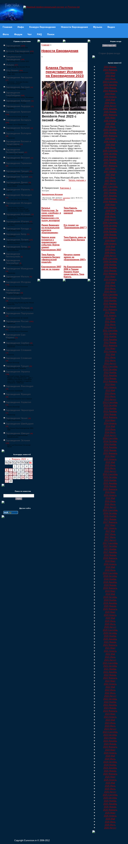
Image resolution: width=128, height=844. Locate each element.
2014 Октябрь (110, 441)
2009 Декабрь (110, 267)
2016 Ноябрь (110, 516)
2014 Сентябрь (110, 438)
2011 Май (110, 318)
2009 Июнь (110, 249)
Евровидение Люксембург (13, 261)
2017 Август (110, 540)
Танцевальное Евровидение (13, 58)
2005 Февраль (110, 115)
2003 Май (110, 76)
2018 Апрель (110, 564)
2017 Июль (110, 537)
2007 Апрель (110, 171)
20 (7, 477)
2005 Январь (110, 112)
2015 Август (110, 471)
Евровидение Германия (19, 163)
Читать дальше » (77, 180)
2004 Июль (110, 103)
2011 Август (110, 327)
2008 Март (110, 204)
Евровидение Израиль (18, 189)
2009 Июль (110, 252)
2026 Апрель (110, 816)
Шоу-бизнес (12, 70)
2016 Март (110, 492)
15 (15, 474)
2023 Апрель (110, 717)
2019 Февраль (110, 588)
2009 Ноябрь (110, 264)
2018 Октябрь (110, 576)
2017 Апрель (110, 528)
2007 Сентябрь (110, 186)
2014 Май (110, 426)
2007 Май (110, 174)
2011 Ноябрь (110, 336)
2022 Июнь (110, 690)
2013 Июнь (110, 393)
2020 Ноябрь (110, 636)
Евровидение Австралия (19, 77)
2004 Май (110, 100)
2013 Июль (110, 396)
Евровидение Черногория (20, 410)
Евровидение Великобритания (15, 150)
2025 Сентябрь (110, 795)
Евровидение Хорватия (18, 402)
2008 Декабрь (110, 231)
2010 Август (110, 291)
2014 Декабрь (110, 447)
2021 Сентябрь (110, 663)
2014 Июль (110, 432)
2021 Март (110, 648)
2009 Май (110, 246)
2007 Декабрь (110, 195)
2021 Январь (110, 642)
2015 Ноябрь (110, 480)
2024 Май (110, 756)
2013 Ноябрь (110, 408)
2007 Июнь (110, 177)
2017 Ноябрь (110, 549)
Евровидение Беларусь (18, 120)
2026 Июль (110, 825)
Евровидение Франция (18, 394)
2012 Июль (110, 360)
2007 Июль (110, 180)
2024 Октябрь (110, 762)
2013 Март (110, 384)
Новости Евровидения (59, 51)
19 (31, 474)
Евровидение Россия (17, 321)
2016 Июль (110, 504)
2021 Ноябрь (110, 669)
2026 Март (110, 813)
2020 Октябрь (110, 633)
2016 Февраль (110, 489)
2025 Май (110, 783)
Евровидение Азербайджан (13, 94)
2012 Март (110, 348)
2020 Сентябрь (110, 630)
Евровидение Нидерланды (13, 291)
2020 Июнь (110, 621)
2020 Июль (110, 624)
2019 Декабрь (110, 603)
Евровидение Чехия (17, 418)
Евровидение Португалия (20, 313)
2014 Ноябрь (110, 444)
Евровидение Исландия (19, 203)
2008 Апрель (110, 207)
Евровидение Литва (16, 246)
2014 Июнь (110, 429)
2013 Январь (110, 378)
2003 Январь (110, 67)
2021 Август (110, 660)
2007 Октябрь (110, 189)
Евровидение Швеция (18, 433)
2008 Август (110, 219)
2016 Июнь (110, 501)
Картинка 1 (65, 188)
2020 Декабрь (110, 639)
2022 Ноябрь (110, 702)
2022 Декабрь (110, 705)
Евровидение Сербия (17, 343)
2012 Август (110, 363)
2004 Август (110, 106)
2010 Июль (110, 288)
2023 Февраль (110, 711)
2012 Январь (110, 342)
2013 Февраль (110, 381)
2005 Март (110, 118)
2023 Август (110, 729)
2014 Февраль (110, 417)
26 (31, 477)
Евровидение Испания (18, 214)
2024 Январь (110, 744)
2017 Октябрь (110, 546)
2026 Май (110, 819)
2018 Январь (110, 555)
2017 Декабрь (110, 552)
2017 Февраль (110, 522)
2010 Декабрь (110, 303)
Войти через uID (109, 45)
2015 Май (110, 462)
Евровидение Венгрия (18, 157)
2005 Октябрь (110, 129)
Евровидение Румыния (18, 326)
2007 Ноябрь (110, 192)
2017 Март (110, 525)
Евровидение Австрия (18, 87)
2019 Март (110, 591)
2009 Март (110, 240)
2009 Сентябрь (110, 258)
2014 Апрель (110, 423)
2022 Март (110, 681)
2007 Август (110, 183)
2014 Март (110, 420)
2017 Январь (110, 519)
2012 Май (110, 354)
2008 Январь (110, 198)
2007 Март (110, 168)
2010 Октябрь (110, 297)
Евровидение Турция (17, 366)
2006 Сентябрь (110, 150)
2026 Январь (110, 807)
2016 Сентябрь (110, 510)
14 (11, 474)
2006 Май (110, 144)
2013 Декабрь (110, 411)
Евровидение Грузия (17, 176)
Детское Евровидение (18, 51)
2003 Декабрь (110, 85)
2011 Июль (110, 324)
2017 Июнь (110, 534)
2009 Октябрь (110, 261)
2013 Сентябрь (110, 402)
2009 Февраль (110, 237)
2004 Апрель (110, 97)
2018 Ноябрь (110, 579)
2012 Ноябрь (110, 372)
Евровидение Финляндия (19, 386)
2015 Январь (110, 450)
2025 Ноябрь (110, 801)
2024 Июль (110, 759)
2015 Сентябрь (110, 474)
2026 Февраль (110, 810)
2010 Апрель (110, 279)
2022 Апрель (110, 684)
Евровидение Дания (17, 182)
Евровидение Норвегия (18, 298)
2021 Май (110, 654)
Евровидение (13, 45)
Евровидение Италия (17, 221)
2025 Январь (110, 771)
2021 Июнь (110, 657)
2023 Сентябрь (110, 732)
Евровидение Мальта (17, 276)
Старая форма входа (109, 53)
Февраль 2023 (19, 459)
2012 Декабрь (110, 375)
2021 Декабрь (110, 672)
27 (7, 481)
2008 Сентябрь (110, 222)
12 (31, 470)
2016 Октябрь (110, 513)
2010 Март (110, 276)
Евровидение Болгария (18, 133)
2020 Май (110, 618)
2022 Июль (110, 693)
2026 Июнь (110, 822)
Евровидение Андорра (18, 106)
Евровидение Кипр (16, 234)
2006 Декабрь (110, 159)
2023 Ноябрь (110, 738)
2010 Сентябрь (110, 294)
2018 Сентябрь (110, 573)
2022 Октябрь (110, 699)
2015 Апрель (110, 459)
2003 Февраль (110, 70)
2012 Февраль (110, 345)
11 (27, 470)
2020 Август (110, 627)
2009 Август (110, 255)
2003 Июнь (110, 79)
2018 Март (110, 561)
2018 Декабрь (110, 582)
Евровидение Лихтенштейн (13, 255)
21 (11, 477)
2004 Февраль (110, 91)
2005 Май (110, 123)
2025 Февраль (110, 774)
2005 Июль (110, 126)
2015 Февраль (110, 453)
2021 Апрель (110, 651)
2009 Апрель (110, 243)
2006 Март (110, 138)
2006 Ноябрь (110, 156)
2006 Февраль (110, 135)
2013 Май (110, 390)
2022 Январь (110, 675)
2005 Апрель (110, 121)
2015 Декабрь (110, 483)
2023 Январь (110, 708)
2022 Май (110, 687)
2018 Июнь (110, 570)
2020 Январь (110, 606)
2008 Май (110, 210)
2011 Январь (110, 306)
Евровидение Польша (18, 307)
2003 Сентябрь (110, 82)
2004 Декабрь (110, 109)
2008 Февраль (110, 201)
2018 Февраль (110, 558)
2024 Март (110, 750)
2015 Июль (110, 468)
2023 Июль (110, 726)
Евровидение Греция (17, 171)
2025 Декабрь (110, 804)
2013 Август (110, 399)
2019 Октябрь (110, 597)
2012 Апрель (110, 351)
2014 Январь (110, 414)
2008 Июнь (110, 213)
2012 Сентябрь (110, 366)
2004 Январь (110, 88)
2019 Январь (110, 585)
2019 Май (110, 594)
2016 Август (110, 507)
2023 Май (110, 720)
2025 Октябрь (110, 798)
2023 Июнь (110, 723)
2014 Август (110, 435)
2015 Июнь (110, 465)
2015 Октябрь (110, 477)
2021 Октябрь (110, 666)
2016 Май (110, 498)
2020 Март (110, 612)
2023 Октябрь (110, 735)
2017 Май (110, 531)
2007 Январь (110, 162)
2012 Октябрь (110, 369)
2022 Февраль (110, 678)
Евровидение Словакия (18, 350)
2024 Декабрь (110, 768)
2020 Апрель (110, 615)
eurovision (66, 198)
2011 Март (110, 312)
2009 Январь (110, 234)
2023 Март (110, 714)
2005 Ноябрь (110, 132)
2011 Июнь (110, 321)
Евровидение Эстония (18, 440)
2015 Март (110, 456)
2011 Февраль (110, 309)
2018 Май (110, 567)
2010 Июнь (110, 285)
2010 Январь (110, 270)
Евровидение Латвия (17, 239)
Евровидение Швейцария (20, 423)
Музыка (10, 64)
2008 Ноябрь (110, 228)
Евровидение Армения (18, 111)
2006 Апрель (110, 141)
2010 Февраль (110, 273)
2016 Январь (110, 486)
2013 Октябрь (110, 405)
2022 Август (110, 696)
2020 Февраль (110, 609)
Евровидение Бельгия (18, 127)
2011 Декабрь (110, 339)
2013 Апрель (110, 387)
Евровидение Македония (19, 268)
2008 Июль (110, 216)
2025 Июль (110, 789)
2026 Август (110, 828)
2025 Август (110, 792)
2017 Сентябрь (110, 543)
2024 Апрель (110, 753)
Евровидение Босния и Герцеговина (18, 142)
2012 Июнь (110, 357)
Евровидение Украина (18, 371)
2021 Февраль (110, 645)
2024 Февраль (110, 747)
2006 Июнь (110, 147)
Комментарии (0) (59, 199)
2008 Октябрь (110, 225)
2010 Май (110, 282)
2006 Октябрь (110, 153)
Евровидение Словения (19, 358)
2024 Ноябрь (110, 765)
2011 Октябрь (110, 333)
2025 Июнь (110, 786)
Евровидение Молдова (18, 282)
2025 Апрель (110, 780)
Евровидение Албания (18, 100)
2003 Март (110, 73)
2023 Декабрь (110, 741)
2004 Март (110, 94)
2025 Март (110, 777)
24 (23, 477)
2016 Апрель (110, 495)
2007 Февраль (110, 165)
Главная (45, 45)
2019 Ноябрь (110, 600)
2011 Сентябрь (110, 330)
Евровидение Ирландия (19, 195)
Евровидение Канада (17, 228)
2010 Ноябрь (110, 300)
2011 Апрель (110, 315)
